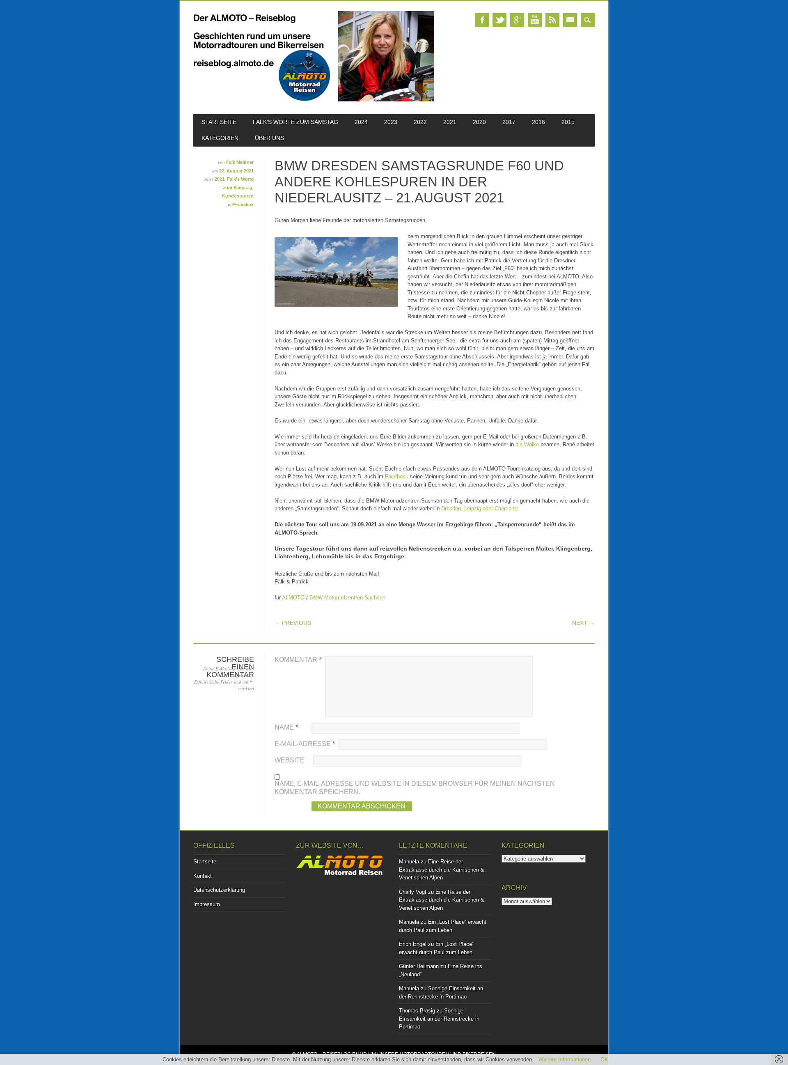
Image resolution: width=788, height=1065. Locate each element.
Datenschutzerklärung (219, 890)
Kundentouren (238, 195)
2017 (508, 122)
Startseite (219, 122)
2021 (449, 122)
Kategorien (220, 138)
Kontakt (202, 876)
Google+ (517, 20)
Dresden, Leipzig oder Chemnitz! (480, 508)
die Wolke (528, 444)
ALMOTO (293, 597)
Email (570, 20)
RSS (552, 20)
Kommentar (298, 659)
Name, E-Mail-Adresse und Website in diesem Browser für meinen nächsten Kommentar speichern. (415, 787)
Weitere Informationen (564, 1059)
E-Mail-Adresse (305, 743)
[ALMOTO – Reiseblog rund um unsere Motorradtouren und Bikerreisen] (313, 99)
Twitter (499, 20)
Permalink (243, 204)
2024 (361, 122)
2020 (479, 122)
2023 (390, 122)
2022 (420, 122)
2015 (568, 122)
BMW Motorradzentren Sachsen (347, 597)
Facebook (482, 20)
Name (286, 727)
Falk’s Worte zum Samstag (295, 122)
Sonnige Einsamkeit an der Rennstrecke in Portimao (439, 1019)
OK (604, 1059)
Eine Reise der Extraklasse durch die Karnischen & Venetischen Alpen (441, 869)
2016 (538, 122)
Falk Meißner (240, 162)
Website (290, 760)
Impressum (206, 904)
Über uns (269, 138)
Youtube (535, 20)
